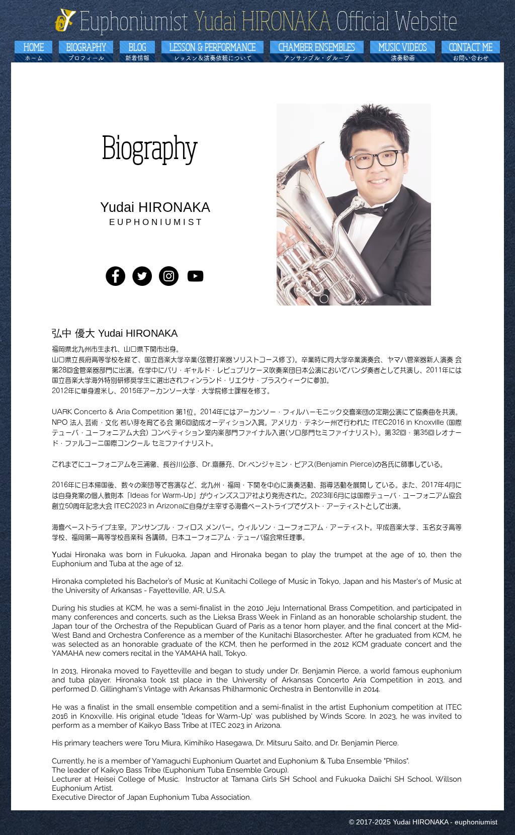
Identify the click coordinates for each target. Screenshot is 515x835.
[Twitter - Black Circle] (142, 276)
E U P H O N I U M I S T (155, 222)
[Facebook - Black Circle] (115, 276)
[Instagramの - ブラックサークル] (169, 276)
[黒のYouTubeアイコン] (195, 276)
